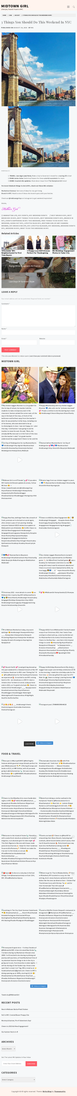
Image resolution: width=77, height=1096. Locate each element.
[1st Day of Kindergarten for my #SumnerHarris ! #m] (20, 460)
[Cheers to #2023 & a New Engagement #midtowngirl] (57, 534)
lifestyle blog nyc (32, 223)
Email (4, 339)
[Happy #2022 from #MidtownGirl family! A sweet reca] (57, 647)
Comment (6, 304)
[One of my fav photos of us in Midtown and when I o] (57, 385)
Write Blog (47, 1091)
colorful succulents (51, 178)
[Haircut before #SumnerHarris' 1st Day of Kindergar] (57, 460)
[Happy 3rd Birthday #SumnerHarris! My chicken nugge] (57, 684)
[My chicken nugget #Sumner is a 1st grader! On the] (20, 422)
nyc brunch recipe (18, 226)
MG (32, 28)
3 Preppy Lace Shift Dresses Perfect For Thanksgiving (38, 252)
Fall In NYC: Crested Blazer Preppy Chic (15, 1015)
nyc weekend (54, 226)
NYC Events (23, 215)
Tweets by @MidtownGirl (10, 995)
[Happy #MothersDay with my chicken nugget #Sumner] (57, 422)
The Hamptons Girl (55, 181)
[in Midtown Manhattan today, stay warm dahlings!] (20, 647)
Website (42, 339)
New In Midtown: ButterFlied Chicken (15, 1009)
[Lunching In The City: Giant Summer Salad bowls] (20, 927)
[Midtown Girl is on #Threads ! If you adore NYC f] (20, 497)
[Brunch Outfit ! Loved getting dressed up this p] (20, 684)
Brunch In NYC (7, 193)
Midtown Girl (15, 6)
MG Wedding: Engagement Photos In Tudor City (63, 252)
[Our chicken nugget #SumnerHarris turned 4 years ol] (57, 572)
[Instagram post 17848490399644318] (57, 721)
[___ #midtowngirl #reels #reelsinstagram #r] (20, 721)
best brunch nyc (58, 215)
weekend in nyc (12, 228)
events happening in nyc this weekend (23, 221)
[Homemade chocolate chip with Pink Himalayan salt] (57, 778)
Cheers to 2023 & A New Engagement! (15, 1026)
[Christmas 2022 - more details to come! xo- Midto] (20, 609)
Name (4, 329)
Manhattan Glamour (9, 191)
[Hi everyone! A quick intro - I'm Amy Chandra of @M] (20, 964)
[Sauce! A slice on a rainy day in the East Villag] (20, 890)
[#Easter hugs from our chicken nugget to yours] (57, 497)
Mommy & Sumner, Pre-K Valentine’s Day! (16, 1021)
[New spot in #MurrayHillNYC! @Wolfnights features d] (20, 778)
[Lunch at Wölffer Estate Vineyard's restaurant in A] (57, 927)
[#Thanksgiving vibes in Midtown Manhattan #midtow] (20, 385)
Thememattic (60, 1091)
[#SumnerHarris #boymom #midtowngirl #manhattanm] (20, 572)
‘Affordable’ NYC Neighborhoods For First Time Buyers (12, 253)
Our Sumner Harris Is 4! (10, 1032)
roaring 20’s (63, 176)
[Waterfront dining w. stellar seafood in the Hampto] (57, 815)
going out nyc (16, 223)
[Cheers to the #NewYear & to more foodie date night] (20, 815)
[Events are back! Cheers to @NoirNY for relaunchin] (57, 852)
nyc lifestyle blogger (37, 226)
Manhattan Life (10, 215)
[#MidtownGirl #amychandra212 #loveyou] (57, 609)
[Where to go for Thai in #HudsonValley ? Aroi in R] (57, 890)
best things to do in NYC (28, 218)
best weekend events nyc (51, 218)
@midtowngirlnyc (15, 198)
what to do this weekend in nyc (34, 228)
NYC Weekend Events (38, 215)
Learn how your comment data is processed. (45, 356)
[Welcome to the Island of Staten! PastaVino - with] (20, 852)
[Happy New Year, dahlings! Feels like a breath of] (20, 534)
